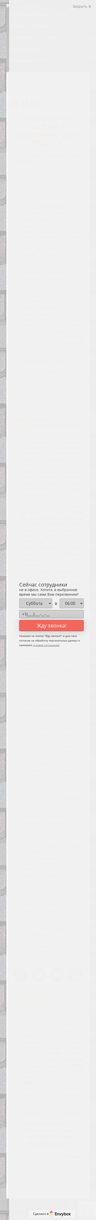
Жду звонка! (51, 625)
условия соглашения (46, 645)
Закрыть (80, 6)
